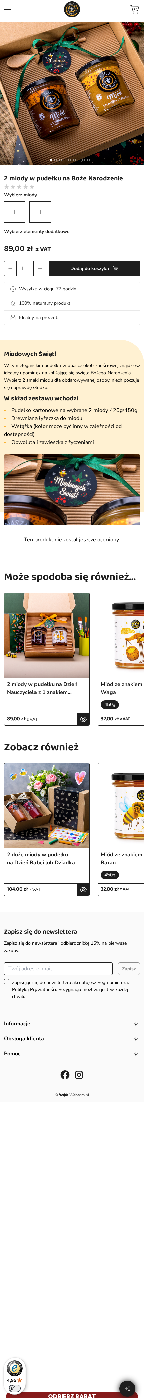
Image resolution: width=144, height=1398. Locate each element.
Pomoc (12, 1053)
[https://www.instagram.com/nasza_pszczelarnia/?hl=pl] (79, 1074)
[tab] (51, 160)
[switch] (15, 1388)
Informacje (17, 1023)
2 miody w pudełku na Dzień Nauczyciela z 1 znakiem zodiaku (42, 688)
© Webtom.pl (72, 1095)
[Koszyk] (134, 9)
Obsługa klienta (24, 1038)
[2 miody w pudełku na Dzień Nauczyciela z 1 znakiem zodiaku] (46, 635)
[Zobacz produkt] (83, 719)
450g (109, 704)
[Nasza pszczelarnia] (72, 9)
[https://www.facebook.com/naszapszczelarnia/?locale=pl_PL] (65, 1074)
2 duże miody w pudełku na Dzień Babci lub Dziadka (41, 858)
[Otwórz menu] (7, 9)
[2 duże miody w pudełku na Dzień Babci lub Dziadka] (46, 805)
